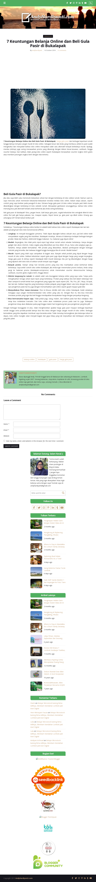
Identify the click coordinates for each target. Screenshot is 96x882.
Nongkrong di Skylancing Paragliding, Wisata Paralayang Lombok (53, 534)
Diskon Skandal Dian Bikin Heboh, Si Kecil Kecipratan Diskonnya (54, 673)
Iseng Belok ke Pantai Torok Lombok (54, 569)
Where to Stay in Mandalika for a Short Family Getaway (54, 545)
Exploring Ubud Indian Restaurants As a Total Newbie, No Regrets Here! (54, 557)
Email (6, 430)
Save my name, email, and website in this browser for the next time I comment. (35, 441)
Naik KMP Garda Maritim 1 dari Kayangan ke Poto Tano (55, 581)
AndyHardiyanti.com (24, 878)
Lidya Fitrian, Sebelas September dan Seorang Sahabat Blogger (53, 637)
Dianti (32, 703)
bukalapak (42, 359)
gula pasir (52, 359)
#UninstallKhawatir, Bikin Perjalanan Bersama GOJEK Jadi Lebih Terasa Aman (54, 684)
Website (6, 436)
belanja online (29, 359)
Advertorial (48, 36)
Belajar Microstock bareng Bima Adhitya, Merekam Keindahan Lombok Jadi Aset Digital (46, 706)
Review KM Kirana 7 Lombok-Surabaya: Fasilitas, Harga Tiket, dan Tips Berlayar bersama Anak (54, 649)
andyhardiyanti (37, 50)
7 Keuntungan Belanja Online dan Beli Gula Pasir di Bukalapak (48, 43)
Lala (32, 731)
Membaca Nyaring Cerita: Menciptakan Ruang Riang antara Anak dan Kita (54, 661)
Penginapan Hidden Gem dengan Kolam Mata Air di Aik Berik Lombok (54, 522)
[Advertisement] (48, 71)
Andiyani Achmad (36, 740)
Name (6, 424)
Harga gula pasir (62, 141)
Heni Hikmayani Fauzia (39, 712)
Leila (32, 722)
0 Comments (62, 50)
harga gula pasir (66, 359)
